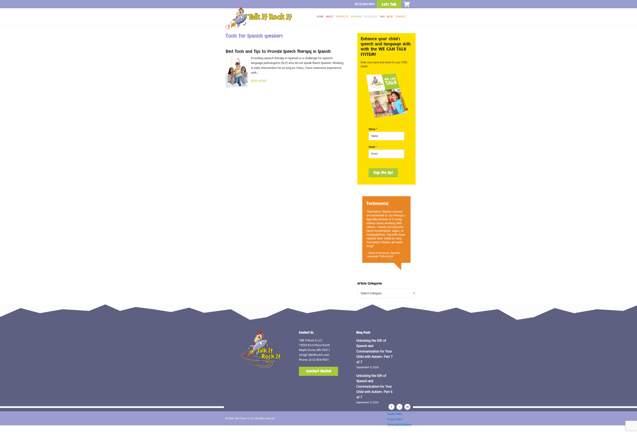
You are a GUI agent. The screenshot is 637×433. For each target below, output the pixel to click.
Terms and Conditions (399, 424)
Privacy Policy (394, 419)
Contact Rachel (318, 371)
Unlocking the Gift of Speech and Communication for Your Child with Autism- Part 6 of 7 (374, 386)
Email (373, 146)
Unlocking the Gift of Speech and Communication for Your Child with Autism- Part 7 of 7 (374, 351)
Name (373, 129)
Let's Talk (389, 4)
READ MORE (259, 81)
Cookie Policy (394, 413)
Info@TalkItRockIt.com (314, 355)
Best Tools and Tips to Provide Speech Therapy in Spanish (278, 51)
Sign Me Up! (383, 172)
